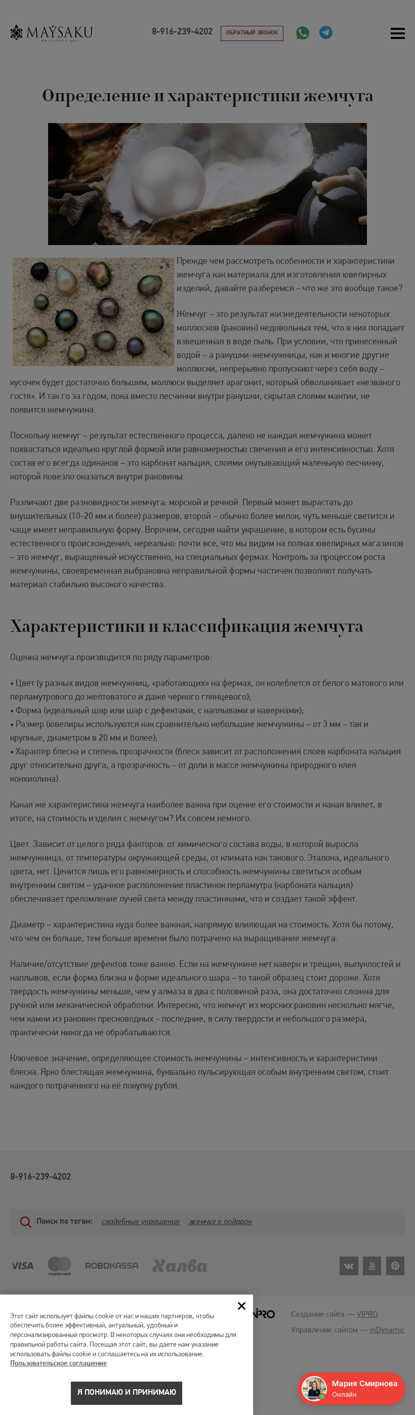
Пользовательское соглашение (58, 1363)
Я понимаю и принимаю (126, 1393)
